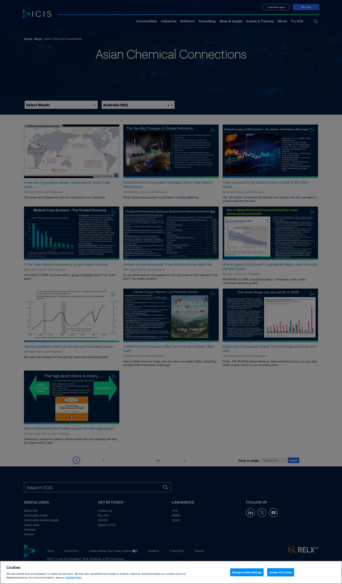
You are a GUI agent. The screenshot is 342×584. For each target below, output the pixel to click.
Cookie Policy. (74, 577)
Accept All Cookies (280, 572)
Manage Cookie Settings (247, 572)
